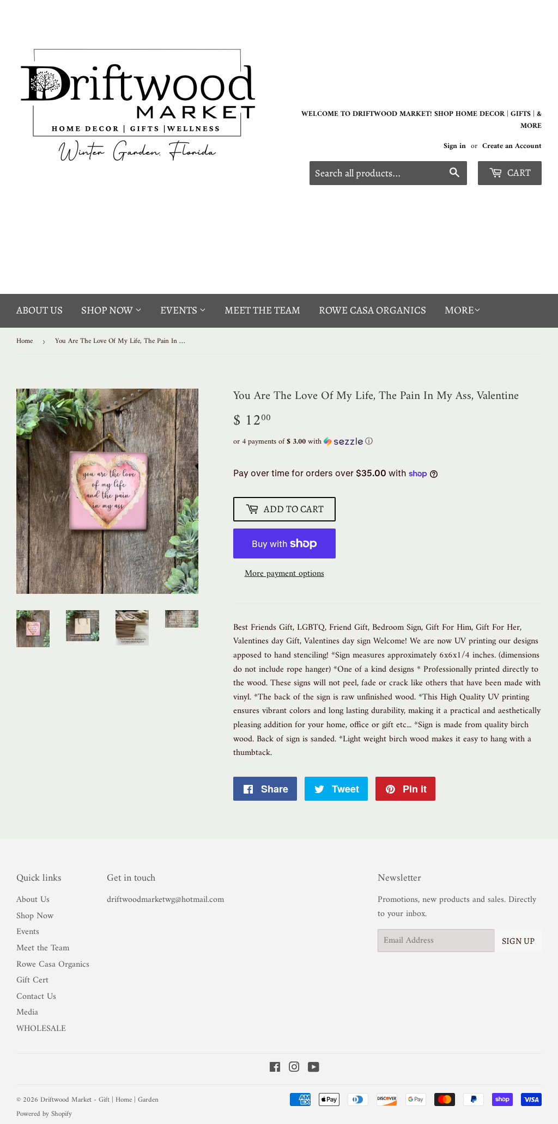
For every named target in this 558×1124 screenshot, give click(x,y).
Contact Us (36, 996)
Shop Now (108, 310)
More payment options (284, 574)
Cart (518, 172)
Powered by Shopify (44, 1114)
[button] (387, 442)
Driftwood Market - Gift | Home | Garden (99, 1100)
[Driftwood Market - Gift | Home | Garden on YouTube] (313, 1069)
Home (24, 341)
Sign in (455, 146)
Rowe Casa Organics (372, 310)
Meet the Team (262, 310)
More (459, 311)
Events (179, 310)
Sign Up (518, 941)
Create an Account (512, 146)
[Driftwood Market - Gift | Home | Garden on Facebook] (275, 1069)
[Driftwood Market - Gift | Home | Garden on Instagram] (294, 1069)
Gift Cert (32, 980)
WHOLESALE (41, 1028)
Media (27, 1012)
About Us (39, 310)
